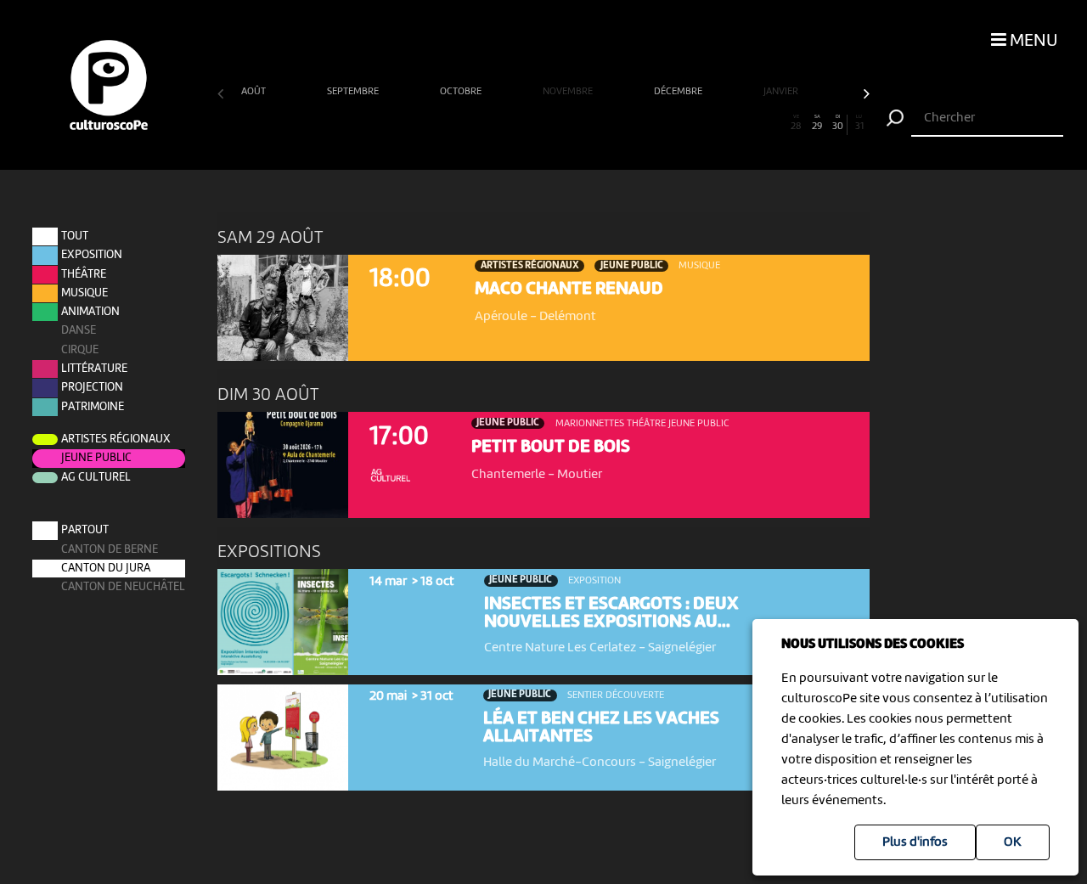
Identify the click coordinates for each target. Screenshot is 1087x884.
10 (417, 123)
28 (796, 123)
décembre (679, 92)
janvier (782, 92)
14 (501, 123)
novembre (569, 92)
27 (775, 123)
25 (733, 123)
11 (438, 123)
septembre (354, 92)
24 (712, 123)
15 (522, 123)
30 (837, 123)
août (254, 92)
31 (859, 123)
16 (543, 123)
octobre (462, 92)
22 (670, 123)
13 (480, 123)
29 (817, 123)
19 (606, 123)
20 (628, 123)
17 (564, 123)
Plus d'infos (915, 842)
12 (459, 123)
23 (690, 123)
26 (754, 123)
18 (585, 123)
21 (649, 123)
